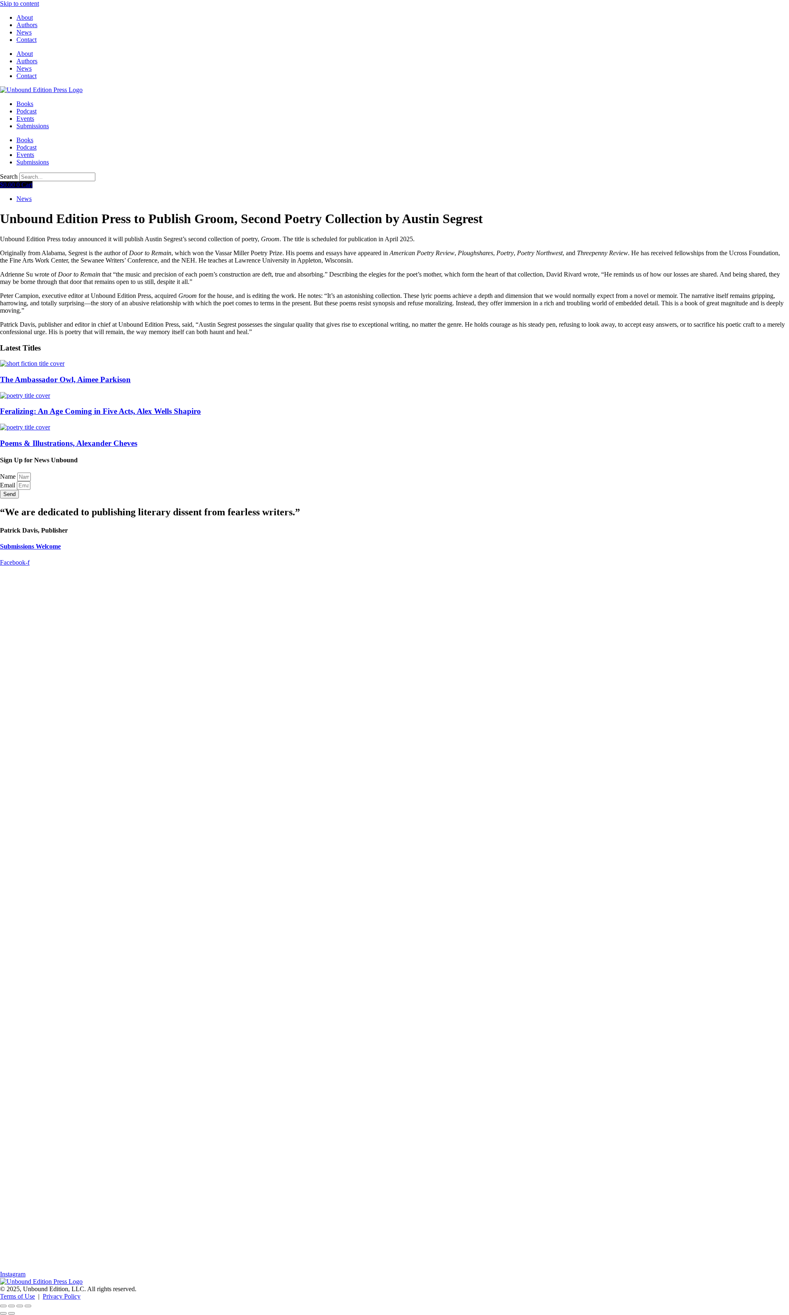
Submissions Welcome (30, 546)
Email (8, 485)
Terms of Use (17, 1296)
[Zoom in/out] (3, 1306)
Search (9, 176)
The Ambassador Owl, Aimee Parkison (65, 379)
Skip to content (19, 3)
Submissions (32, 125)
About (24, 17)
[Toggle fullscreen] (11, 1306)
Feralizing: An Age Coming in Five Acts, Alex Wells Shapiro (100, 411)
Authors (26, 24)
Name (8, 476)
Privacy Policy (62, 1296)
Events (25, 118)
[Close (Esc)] (28, 1306)
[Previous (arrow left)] (3, 1313)
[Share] (19, 1306)
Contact (26, 39)
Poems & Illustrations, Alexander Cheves (68, 443)
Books (24, 103)
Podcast (26, 111)
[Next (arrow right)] (11, 1313)
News (24, 32)
